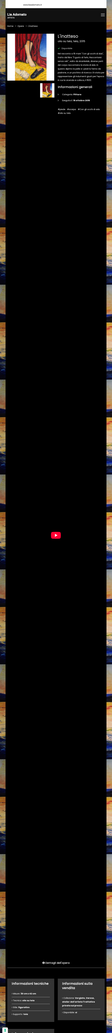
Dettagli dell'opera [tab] (57, 963)
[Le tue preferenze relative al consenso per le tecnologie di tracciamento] (5, 1030)
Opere (21, 26)
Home (10, 26)
